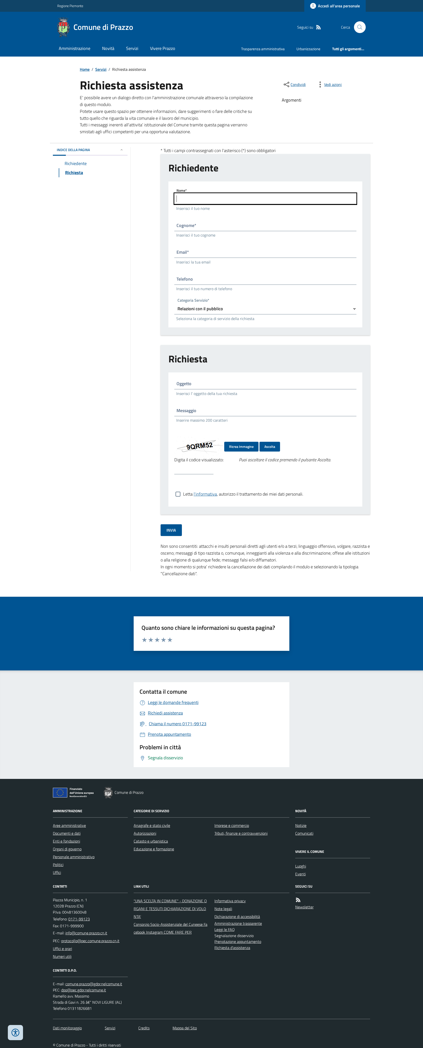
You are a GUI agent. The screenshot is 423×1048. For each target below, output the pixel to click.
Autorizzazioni (145, 833)
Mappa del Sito (185, 1028)
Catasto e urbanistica (151, 841)
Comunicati (304, 833)
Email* (182, 252)
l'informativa (205, 494)
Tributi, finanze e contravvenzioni (241, 833)
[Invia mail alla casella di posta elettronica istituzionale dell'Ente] (86, 933)
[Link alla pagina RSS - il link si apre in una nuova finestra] (318, 27)
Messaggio (186, 410)
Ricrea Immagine (241, 446)
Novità (108, 48)
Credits (144, 1028)
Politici (58, 865)
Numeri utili (62, 956)
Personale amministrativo (73, 857)
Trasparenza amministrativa (263, 49)
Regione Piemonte (70, 5)
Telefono (184, 279)
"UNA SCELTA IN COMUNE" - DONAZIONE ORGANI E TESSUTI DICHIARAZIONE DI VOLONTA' (170, 908)
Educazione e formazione (154, 849)
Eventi (300, 874)
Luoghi (300, 866)
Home (85, 69)
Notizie (300, 825)
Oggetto (183, 383)
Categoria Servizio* (193, 300)
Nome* (181, 190)
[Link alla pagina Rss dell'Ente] (298, 900)
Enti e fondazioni (66, 841)
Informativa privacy (230, 901)
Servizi (132, 48)
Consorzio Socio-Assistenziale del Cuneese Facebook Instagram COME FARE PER (170, 928)
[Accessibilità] (15, 1032)
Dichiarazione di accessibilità (237, 916)
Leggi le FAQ (224, 929)
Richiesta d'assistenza (232, 948)
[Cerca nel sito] (358, 27)
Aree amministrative (69, 825)
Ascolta (269, 446)
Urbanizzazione (308, 49)
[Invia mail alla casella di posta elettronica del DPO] (93, 984)
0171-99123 (79, 919)
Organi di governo (67, 849)
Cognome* (186, 225)
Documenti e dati (67, 833)
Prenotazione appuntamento (237, 941)
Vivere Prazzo (162, 48)
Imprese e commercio (231, 825)
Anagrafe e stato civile (152, 825)
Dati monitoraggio (67, 1028)
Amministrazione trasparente (238, 923)
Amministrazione (74, 48)
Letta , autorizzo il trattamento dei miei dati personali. (243, 494)
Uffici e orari (62, 949)
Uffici (57, 872)
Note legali (223, 909)
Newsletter (304, 907)
